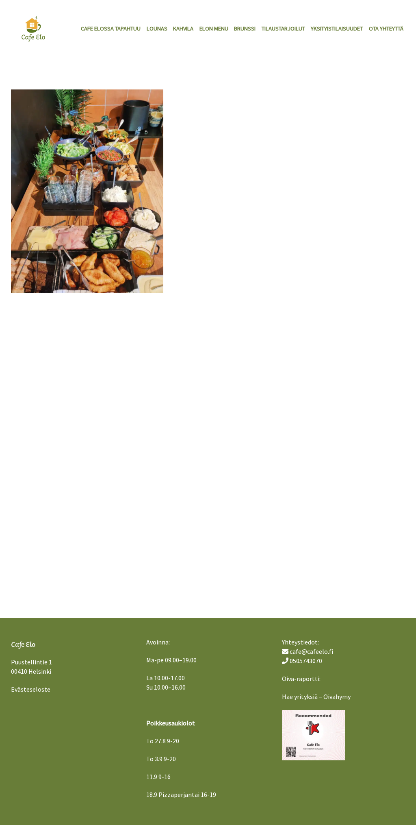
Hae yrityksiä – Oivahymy (316, 696)
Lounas (157, 28)
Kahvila (183, 28)
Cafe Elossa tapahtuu (111, 28)
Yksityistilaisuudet (337, 28)
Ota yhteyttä (386, 28)
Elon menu (213, 28)
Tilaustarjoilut (283, 28)
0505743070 (306, 661)
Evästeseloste (30, 689)
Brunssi (245, 28)
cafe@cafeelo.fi (311, 651)
